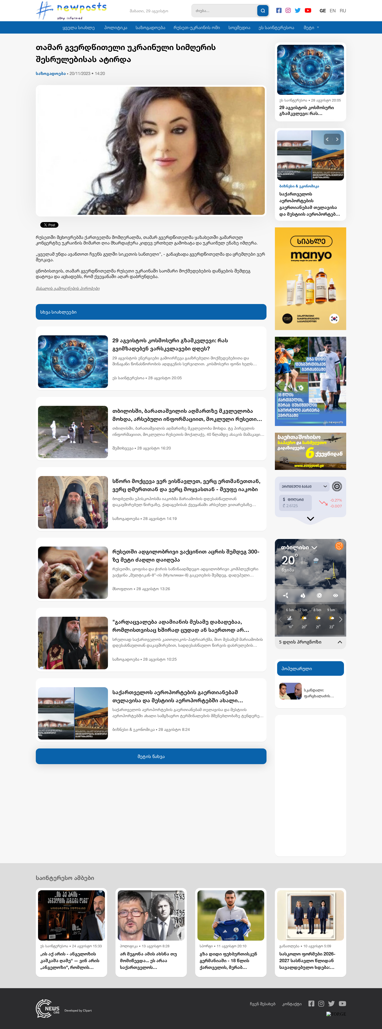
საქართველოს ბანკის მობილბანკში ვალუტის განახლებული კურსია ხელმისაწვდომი (305, 204)
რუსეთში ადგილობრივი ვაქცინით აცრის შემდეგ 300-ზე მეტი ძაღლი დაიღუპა (186, 555)
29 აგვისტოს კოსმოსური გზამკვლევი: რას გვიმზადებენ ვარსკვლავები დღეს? (170, 344)
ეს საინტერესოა (276, 27)
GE (323, 10)
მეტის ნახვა (151, 756)
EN (333, 10)
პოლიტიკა (115, 27)
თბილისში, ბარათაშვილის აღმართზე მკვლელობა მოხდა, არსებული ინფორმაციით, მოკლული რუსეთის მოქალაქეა (186, 415)
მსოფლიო (122, 588)
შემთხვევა (122, 448)
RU (343, 10)
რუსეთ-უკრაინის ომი (197, 27)
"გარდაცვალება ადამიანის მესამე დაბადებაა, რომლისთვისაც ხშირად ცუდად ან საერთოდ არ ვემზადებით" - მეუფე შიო (178, 626)
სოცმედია (239, 27)
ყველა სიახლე (79, 27)
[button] (327, 139)
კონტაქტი (292, 1003)
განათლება (289, 946)
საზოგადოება (150, 27)
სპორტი (206, 946)
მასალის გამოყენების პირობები (68, 288)
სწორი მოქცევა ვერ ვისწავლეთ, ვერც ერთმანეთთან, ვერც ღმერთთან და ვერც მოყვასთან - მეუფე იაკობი (186, 485)
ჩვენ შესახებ (262, 1003)
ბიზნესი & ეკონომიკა (133, 729)
